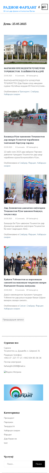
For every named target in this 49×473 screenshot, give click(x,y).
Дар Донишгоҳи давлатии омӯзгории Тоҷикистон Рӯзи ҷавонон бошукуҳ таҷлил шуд (24, 211)
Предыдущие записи (13, 319)
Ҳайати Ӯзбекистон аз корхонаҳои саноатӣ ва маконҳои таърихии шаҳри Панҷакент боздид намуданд (25, 282)
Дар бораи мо (10, 438)
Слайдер (35, 91)
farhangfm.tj (33, 76)
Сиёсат (22, 305)
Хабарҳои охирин (12, 94)
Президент (24, 91)
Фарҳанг (32, 163)
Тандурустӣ (9, 426)
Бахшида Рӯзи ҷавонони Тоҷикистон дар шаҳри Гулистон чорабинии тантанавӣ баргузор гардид (24, 139)
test (6, 443)
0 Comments (20, 76)
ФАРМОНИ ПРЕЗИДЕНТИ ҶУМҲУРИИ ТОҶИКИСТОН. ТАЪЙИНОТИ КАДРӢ (24, 70)
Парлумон (8, 422)
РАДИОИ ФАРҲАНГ (20, 7)
